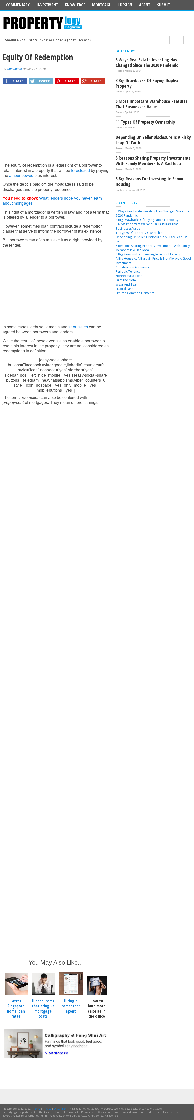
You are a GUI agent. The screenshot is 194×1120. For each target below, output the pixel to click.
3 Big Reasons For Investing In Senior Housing (150, 181)
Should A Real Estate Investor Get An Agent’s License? (48, 39)
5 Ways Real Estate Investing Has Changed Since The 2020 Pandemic (147, 62)
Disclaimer (60, 1108)
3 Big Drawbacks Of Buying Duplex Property (147, 83)
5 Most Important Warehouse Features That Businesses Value (152, 103)
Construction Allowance (133, 267)
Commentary (18, 5)
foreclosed (80, 170)
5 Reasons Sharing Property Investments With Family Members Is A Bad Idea (153, 160)
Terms (36, 1108)
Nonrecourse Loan (129, 276)
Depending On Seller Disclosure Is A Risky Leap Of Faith (153, 139)
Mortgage (101, 5)
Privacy (47, 1108)
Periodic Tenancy (128, 271)
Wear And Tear (126, 284)
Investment (47, 5)
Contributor (14, 69)
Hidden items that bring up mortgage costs (43, 1008)
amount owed (21, 175)
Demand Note (126, 280)
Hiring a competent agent (70, 1006)
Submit (163, 5)
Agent (144, 5)
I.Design (125, 5)
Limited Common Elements (135, 293)
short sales (78, 327)
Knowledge (75, 5)
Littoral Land (125, 289)
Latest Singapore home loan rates (16, 1008)
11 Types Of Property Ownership (145, 122)
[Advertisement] (56, 126)
